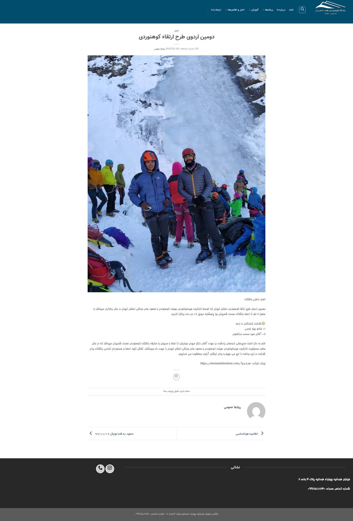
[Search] (302, 10)
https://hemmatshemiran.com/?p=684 (225, 363)
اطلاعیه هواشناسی (247, 434)
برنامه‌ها (269, 10)
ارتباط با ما (216, 10)
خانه (291, 10)
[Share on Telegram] (176, 377)
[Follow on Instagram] (109, 468)
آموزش (254, 10)
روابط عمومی (159, 49)
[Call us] (100, 468)
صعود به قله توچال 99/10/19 (113, 434)
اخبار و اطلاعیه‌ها (236, 10)
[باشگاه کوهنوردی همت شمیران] (331, 11)
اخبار (176, 31)
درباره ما (281, 10)
